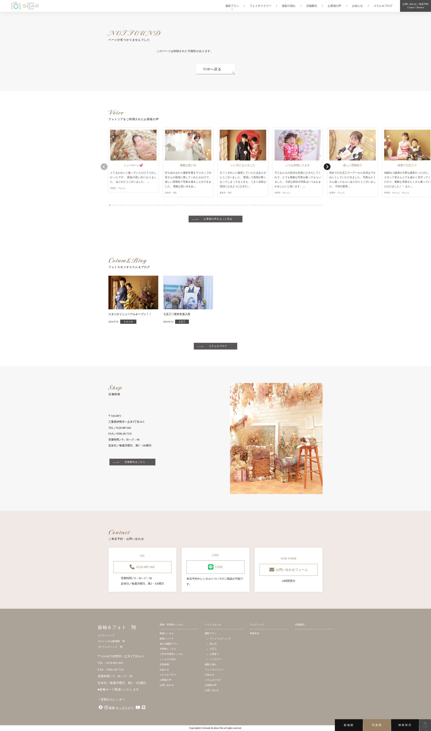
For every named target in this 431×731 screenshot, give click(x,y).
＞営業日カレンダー (111, 699)
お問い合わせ (167, 685)
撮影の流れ (288, 5)
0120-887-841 (145, 567)
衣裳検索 (164, 664)
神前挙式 (405, 725)
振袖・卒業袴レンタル (171, 624)
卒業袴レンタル (168, 649)
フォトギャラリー (260, 5)
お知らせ (357, 5)
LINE (219, 567)
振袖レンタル (167, 633)
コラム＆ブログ (383, 5)
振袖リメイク (167, 638)
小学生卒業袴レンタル (171, 654)
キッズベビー (125, 707)
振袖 (112, 707)
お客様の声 (334, 5)
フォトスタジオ (213, 624)
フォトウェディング (220, 638)
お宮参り (214, 654)
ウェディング (257, 624)
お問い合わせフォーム (292, 569)
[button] (327, 166)
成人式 (213, 644)
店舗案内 (311, 5)
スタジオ (128, 321)
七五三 (182, 321)
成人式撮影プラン (169, 644)
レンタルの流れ (168, 659)
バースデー (215, 659)
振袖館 (349, 725)
